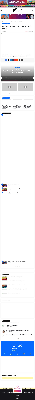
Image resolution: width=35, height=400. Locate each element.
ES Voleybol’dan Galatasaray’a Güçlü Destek (15, 188)
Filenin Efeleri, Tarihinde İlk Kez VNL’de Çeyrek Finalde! (16, 280)
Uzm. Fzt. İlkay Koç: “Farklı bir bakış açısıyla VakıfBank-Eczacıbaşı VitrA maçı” (19, 334)
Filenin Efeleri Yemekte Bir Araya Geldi (14, 293)
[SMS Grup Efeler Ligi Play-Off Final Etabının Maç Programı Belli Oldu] (28, 102)
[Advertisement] (17, 310)
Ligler (6, 21)
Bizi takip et (17, 390)
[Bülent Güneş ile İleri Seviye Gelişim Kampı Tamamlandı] (4, 262)
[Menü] (1, 10)
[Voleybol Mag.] (17, 10)
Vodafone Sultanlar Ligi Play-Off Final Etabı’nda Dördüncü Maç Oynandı (17, 106)
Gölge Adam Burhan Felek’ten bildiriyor (12, 322)
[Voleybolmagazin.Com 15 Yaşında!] (4, 226)
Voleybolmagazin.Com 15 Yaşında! (13, 192)
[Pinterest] (15, 60)
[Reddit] (17, 60)
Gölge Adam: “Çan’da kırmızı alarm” (12, 325)
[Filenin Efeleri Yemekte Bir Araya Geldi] (4, 294)
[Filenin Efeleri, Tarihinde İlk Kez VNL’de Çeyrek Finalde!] (4, 282)
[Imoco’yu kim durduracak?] (4, 149)
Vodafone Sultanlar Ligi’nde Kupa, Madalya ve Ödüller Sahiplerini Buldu (6, 106)
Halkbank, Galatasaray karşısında (13, 184)
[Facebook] (6, 60)
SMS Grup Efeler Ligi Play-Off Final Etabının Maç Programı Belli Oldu (28, 106)
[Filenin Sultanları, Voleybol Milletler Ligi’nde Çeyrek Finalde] (4, 290)
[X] (8, 60)
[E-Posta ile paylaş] (19, 60)
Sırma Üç (8, 331)
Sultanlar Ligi (10, 21)
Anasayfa (4, 21)
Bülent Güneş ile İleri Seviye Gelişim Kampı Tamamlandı (14, 6)
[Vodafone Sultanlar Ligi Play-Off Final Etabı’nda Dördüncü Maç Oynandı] (17, 102)
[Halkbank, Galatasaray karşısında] (4, 185)
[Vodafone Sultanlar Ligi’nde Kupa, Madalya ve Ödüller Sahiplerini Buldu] (6, 102)
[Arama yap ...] (33, 10)
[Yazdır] (22, 60)
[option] (17, 72)
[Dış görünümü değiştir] (32, 10)
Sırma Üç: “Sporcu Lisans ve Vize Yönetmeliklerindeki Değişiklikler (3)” (17, 330)
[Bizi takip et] (17, 386)
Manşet (8, 23)
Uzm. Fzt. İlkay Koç (9, 335)
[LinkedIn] (11, 60)
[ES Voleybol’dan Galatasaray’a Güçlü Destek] (4, 189)
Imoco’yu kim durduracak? (12, 115)
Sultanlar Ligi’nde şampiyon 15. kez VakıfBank (18, 72)
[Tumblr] (13, 60)
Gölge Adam (8, 326)
